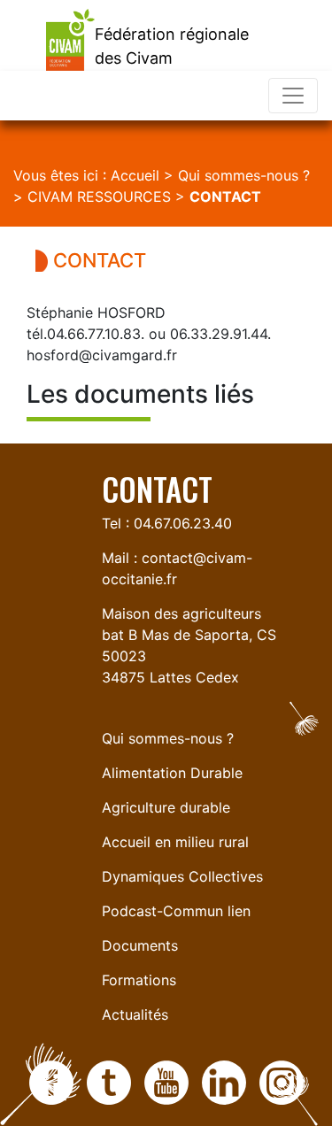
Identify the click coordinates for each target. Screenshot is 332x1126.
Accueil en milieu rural (175, 842)
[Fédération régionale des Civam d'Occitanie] (47, 33)
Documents (140, 945)
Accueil (135, 175)
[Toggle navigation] (293, 95)
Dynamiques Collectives (182, 876)
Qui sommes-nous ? (244, 175)
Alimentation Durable (172, 773)
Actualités (135, 1014)
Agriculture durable (166, 807)
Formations (139, 980)
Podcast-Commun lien (176, 911)
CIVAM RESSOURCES (99, 196)
